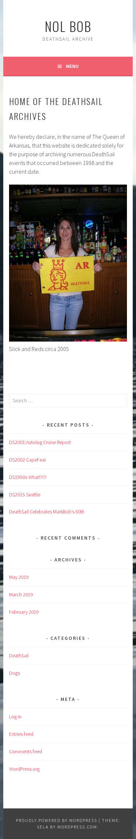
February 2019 (24, 612)
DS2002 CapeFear (27, 459)
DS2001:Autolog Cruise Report (40, 442)
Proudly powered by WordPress (56, 820)
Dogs (14, 673)
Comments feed (25, 751)
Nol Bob (68, 26)
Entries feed (21, 734)
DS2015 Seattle (24, 494)
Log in (15, 716)
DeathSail (19, 655)
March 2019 (21, 594)
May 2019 (19, 577)
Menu (72, 66)
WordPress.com (77, 827)
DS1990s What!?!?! (27, 477)
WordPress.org (24, 769)
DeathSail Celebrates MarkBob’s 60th (47, 511)
